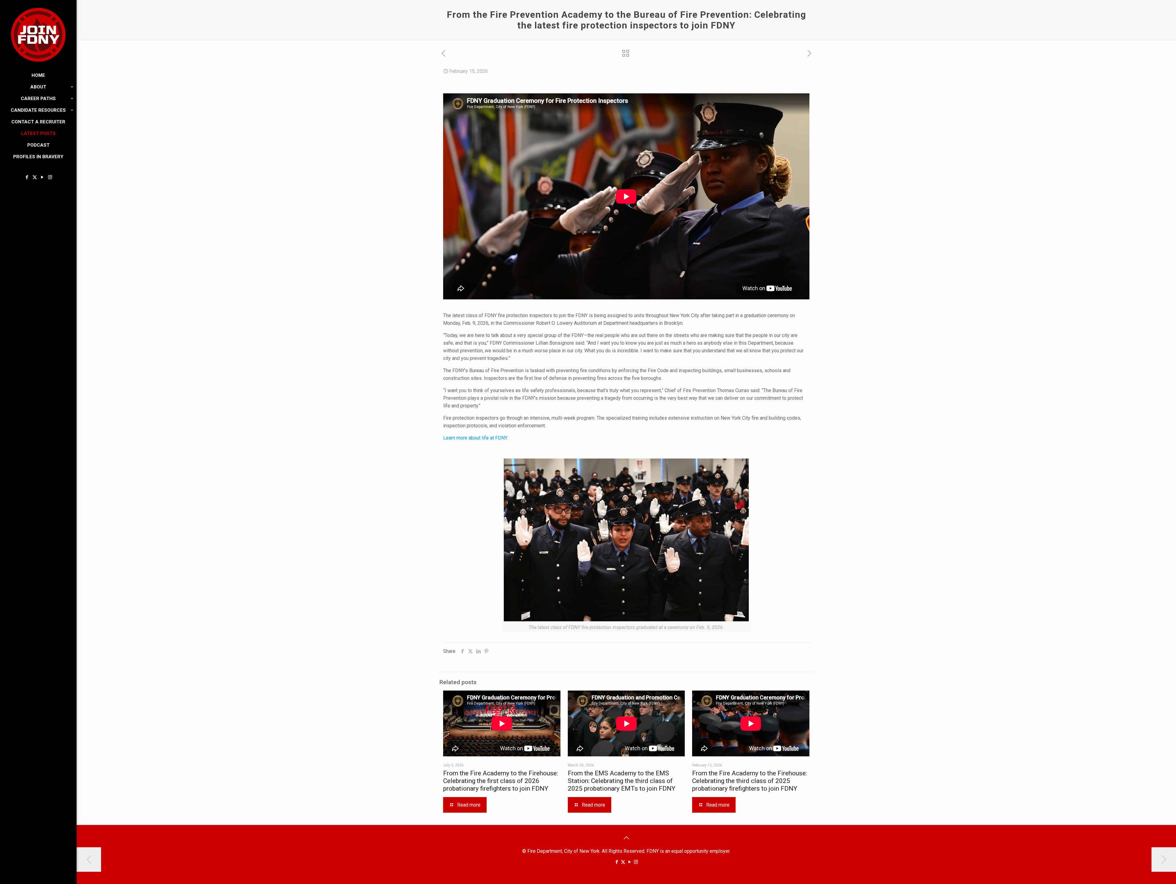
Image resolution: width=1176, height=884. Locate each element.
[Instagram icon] (50, 177)
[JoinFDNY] (38, 35)
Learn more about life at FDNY (475, 438)
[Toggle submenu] (71, 87)
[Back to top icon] (626, 837)
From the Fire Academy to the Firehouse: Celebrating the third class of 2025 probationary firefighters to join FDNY (749, 781)
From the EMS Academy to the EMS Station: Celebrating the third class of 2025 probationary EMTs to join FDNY (621, 781)
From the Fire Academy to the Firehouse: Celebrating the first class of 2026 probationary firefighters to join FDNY (500, 781)
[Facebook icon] (27, 177)
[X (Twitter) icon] (34, 177)
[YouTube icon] (42, 177)
